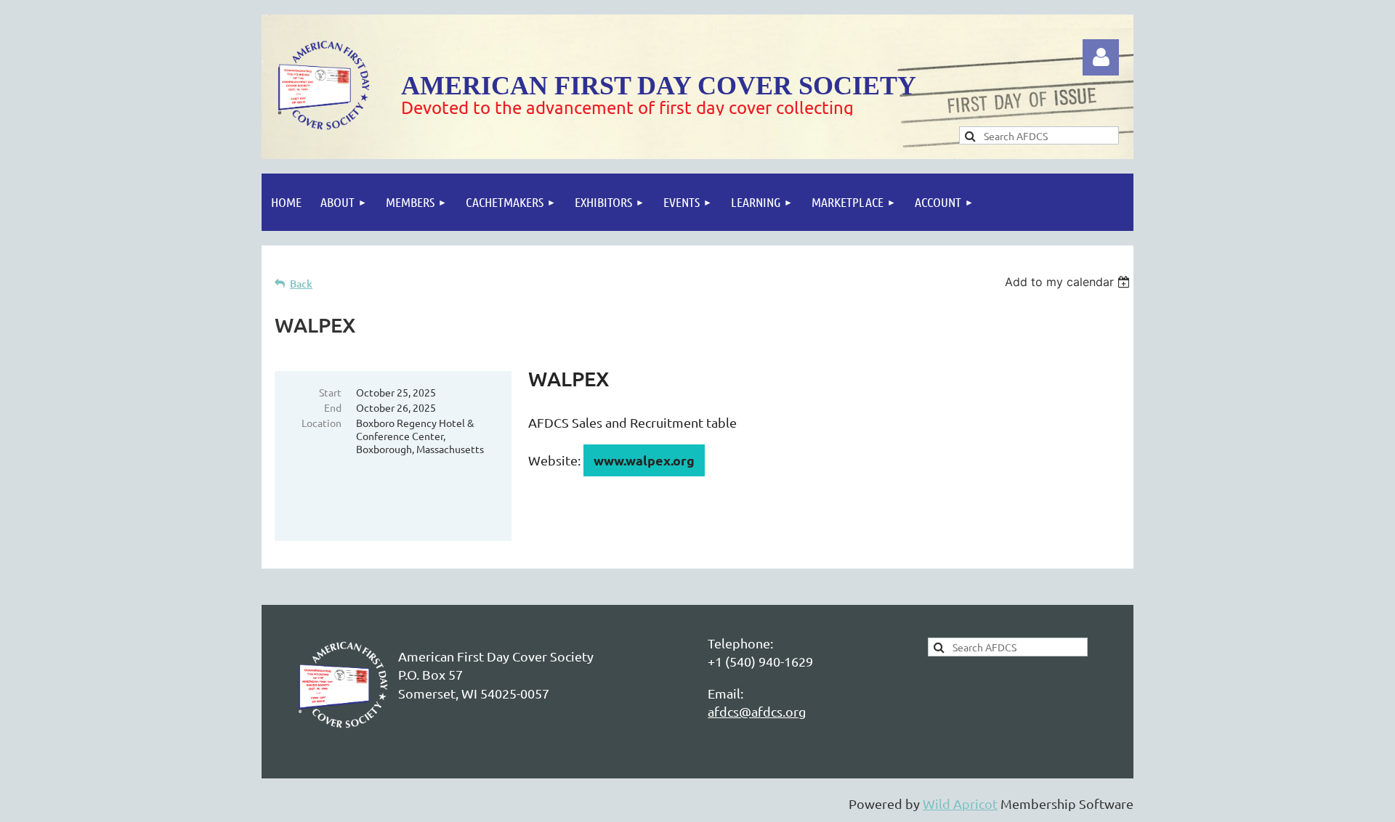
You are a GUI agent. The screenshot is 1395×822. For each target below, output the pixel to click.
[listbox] (1069, 281)
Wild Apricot (960, 803)
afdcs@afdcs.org (757, 711)
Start (330, 392)
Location (321, 422)
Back (301, 283)
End (332, 407)
